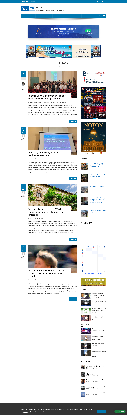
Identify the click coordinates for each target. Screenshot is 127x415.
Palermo (31, 102)
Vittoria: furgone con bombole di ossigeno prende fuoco (98, 211)
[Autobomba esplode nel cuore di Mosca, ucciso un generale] (83, 387)
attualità (47, 102)
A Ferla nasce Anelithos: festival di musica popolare (98, 175)
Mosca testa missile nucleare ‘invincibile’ (95, 392)
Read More (73, 121)
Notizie (30, 279)
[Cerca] (99, 16)
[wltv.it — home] (28, 8)
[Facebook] (97, 2)
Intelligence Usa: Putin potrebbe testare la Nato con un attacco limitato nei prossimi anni (95, 366)
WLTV (39, 7)
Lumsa (50, 102)
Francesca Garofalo (23, 89)
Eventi (30, 159)
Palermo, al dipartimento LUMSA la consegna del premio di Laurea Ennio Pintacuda (46, 212)
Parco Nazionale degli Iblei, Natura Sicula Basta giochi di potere (99, 310)
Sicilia (34, 102)
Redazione (23, 139)
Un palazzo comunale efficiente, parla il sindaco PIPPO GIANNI (98, 338)
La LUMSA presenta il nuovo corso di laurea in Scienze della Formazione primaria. (46, 273)
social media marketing (61, 102)
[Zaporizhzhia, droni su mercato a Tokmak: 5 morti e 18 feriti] (83, 374)
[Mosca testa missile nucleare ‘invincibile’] (83, 394)
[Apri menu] (103, 16)
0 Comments (23, 79)
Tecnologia (38, 102)
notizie (54, 102)
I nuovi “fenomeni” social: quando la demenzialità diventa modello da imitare (98, 165)
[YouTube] (105, 2)
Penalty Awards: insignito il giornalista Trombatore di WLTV (99, 317)
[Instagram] (102, 2)
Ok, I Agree (101, 411)
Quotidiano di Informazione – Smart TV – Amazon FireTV (50, 10)
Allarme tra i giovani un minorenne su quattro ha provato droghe (98, 295)
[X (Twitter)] (100, 2)
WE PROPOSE (46, 159)
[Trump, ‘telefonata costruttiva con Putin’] (83, 381)
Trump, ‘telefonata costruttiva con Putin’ (95, 380)
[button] (120, 411)
